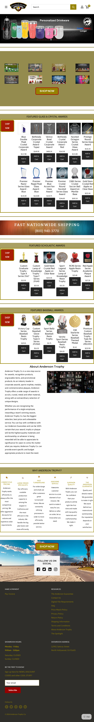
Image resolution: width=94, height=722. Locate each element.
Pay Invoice (10, 594)
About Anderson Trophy (61, 629)
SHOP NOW (47, 91)
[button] (4, 28)
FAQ (53, 606)
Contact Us (56, 598)
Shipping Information (60, 621)
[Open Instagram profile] (55, 569)
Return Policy (57, 618)
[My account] (82, 7)
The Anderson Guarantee (62, 594)
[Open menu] (6, 7)
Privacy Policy (57, 614)
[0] (87, 7)
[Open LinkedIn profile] (50, 569)
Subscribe (13, 690)
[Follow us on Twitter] (11, 706)
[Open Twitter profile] (44, 569)
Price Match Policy (59, 610)
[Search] (73, 7)
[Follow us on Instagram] (16, 706)
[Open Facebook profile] (38, 569)
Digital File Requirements (62, 602)
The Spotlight (57, 633)
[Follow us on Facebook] (6, 706)
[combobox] (50, 7)
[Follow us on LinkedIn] (25, 706)
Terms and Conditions (60, 625)
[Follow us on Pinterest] (20, 706)
